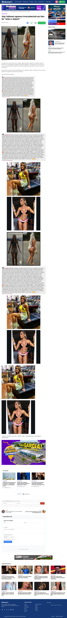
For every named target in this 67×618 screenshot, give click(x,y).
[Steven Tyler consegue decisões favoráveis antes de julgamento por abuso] (23, 476)
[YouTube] (11, 610)
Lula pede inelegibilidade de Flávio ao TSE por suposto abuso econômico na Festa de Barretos (60, 43)
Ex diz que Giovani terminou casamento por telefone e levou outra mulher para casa (38, 483)
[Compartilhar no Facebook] (27, 23)
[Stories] (56, 2)
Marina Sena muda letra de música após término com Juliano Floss (41, 594)
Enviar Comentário (8, 541)
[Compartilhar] (35, 23)
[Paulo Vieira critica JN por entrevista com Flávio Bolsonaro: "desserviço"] (58, 570)
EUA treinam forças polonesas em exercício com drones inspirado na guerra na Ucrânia (56, 52)
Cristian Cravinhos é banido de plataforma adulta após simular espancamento (41, 577)
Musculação (19, 436)
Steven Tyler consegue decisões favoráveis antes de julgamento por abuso (23, 483)
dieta (13, 436)
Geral (25, 611)
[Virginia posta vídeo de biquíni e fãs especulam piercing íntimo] (25, 586)
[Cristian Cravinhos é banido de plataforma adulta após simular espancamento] (41, 570)
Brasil (25, 608)
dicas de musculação (37, 436)
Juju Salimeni (4, 436)
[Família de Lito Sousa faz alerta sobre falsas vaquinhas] (25, 570)
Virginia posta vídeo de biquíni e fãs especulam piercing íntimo (25, 593)
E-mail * (25, 522)
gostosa (23, 436)
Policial (36, 605)
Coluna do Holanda (38, 604)
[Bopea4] (7, 2)
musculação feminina (5, 437)
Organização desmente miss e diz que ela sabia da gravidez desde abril (58, 594)
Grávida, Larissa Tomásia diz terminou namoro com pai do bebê (8, 594)
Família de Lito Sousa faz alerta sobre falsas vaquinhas (24, 577)
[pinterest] (9, 610)
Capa (25, 604)
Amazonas (26, 605)
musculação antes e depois (30, 436)
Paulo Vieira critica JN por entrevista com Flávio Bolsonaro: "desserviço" (58, 577)
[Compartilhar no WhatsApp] (31, 23)
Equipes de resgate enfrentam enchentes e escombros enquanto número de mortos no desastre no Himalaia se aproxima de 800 (55, 37)
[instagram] (7, 610)
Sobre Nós (53, 616)
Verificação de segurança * (8, 534)
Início (2, 11)
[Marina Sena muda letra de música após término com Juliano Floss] (41, 586)
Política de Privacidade (59, 616)
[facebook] (2, 610)
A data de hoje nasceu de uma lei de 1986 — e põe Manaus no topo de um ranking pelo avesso (9, 484)
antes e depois (9, 436)
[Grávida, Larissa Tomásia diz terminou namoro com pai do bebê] (9, 586)
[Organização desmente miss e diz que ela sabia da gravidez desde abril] (58, 586)
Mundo (36, 608)
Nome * (5, 522)
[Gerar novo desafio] (8, 537)
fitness (16, 436)
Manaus (36, 607)
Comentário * (6, 527)
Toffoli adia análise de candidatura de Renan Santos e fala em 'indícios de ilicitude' (56, 48)
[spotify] (13, 610)
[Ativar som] (44, 463)
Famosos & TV (7, 11)
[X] (5, 610)
